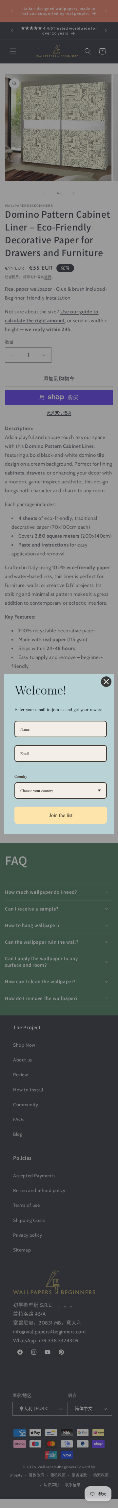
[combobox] (60, 790)
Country (20, 776)
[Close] (106, 682)
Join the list (60, 815)
